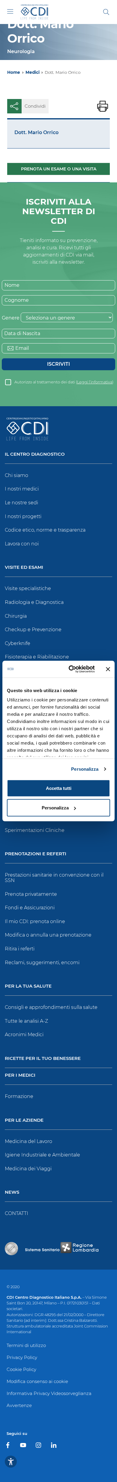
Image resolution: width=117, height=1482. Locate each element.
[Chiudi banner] (108, 669)
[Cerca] (106, 12)
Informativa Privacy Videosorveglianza (49, 1393)
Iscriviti (58, 364)
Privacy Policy (22, 1357)
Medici (33, 72)
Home (13, 72)
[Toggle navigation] (10, 11)
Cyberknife (17, 643)
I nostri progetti (23, 516)
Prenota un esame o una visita (58, 169)
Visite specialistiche (28, 588)
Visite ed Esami (24, 567)
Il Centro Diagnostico (35, 454)
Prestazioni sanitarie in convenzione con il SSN (54, 877)
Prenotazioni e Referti (35, 853)
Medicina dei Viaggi (28, 1169)
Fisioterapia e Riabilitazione (37, 657)
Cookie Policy (21, 1369)
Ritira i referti (19, 949)
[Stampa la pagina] (102, 106)
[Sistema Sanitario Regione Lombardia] (61, 1248)
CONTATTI (16, 1213)
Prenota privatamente (31, 894)
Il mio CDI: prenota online (35, 921)
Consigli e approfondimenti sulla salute (51, 1007)
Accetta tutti (58, 787)
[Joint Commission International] (11, 1248)
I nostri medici (22, 489)
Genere (11, 318)
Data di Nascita (22, 333)
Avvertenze (19, 1405)
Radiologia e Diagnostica (34, 602)
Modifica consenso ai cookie (37, 1381)
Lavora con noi (22, 544)
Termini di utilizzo (26, 1345)
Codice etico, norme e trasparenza (45, 530)
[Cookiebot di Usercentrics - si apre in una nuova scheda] (71, 669)
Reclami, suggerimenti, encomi (42, 962)
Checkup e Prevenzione (33, 629)
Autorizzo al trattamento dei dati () (63, 382)
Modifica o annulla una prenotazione (48, 935)
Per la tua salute (28, 986)
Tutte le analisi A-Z (26, 1021)
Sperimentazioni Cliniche (34, 830)
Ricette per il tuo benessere (43, 1058)
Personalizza (84, 769)
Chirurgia (16, 616)
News (12, 1192)
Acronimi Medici (24, 1034)
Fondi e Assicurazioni (30, 907)
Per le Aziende (24, 1120)
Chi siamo (16, 475)
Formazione (19, 1096)
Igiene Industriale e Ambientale (42, 1155)
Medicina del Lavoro (28, 1141)
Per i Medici (20, 1075)
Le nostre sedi (21, 503)
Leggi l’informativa (94, 382)
